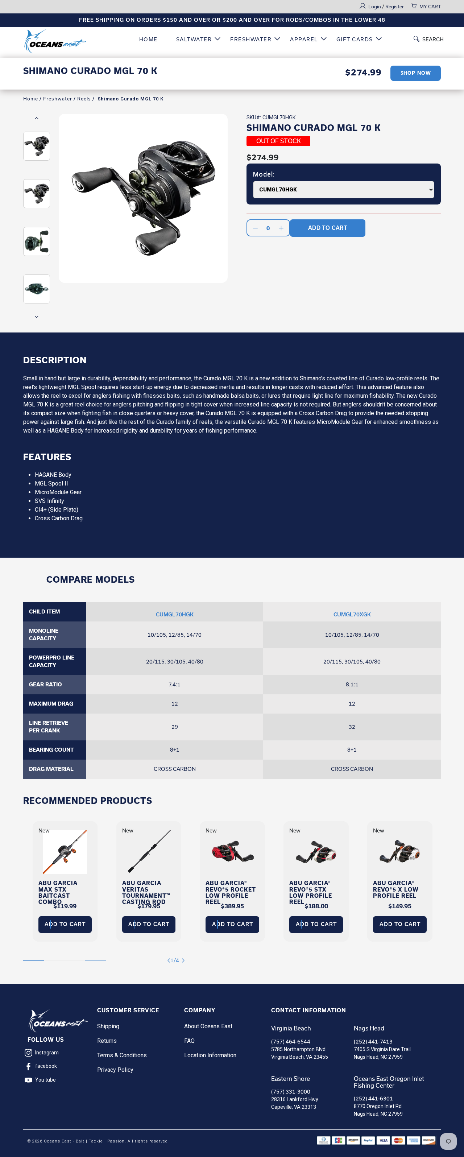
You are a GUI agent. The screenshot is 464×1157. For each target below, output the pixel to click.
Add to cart (65, 924)
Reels (84, 99)
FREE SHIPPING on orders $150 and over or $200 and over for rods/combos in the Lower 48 (232, 20)
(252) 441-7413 (373, 1042)
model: (264, 174)
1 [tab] (33, 957)
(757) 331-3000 (290, 1092)
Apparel (304, 39)
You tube (45, 1080)
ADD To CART (328, 228)
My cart (430, 6)
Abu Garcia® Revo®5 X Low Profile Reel (396, 889)
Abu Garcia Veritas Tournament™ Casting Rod (146, 892)
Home (148, 39)
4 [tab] (95, 957)
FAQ (189, 1040)
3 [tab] (74, 957)
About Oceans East (208, 1026)
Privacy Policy (115, 1069)
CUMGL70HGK (175, 614)
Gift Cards (354, 39)
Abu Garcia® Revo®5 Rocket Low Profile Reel (231, 892)
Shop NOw (415, 73)
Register (394, 6)
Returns (107, 1040)
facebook (46, 1066)
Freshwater (251, 39)
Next (37, 316)
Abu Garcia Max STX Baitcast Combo (58, 892)
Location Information (210, 1055)
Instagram (47, 1052)
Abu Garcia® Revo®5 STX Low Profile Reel (310, 892)
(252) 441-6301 (373, 1099)
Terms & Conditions (122, 1055)
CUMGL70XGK (352, 614)
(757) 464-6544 (290, 1042)
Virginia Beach (291, 1028)
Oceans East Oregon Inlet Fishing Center (389, 1082)
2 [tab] (54, 957)
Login (375, 6)
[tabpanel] (65, 881)
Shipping (108, 1026)
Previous (36, 117)
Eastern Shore (290, 1078)
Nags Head (369, 1028)
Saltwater (194, 39)
